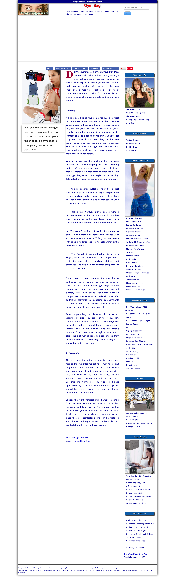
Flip (124, 68)
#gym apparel (75, 440)
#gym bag (85, 440)
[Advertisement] (87, 39)
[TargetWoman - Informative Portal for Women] (39, 9)
